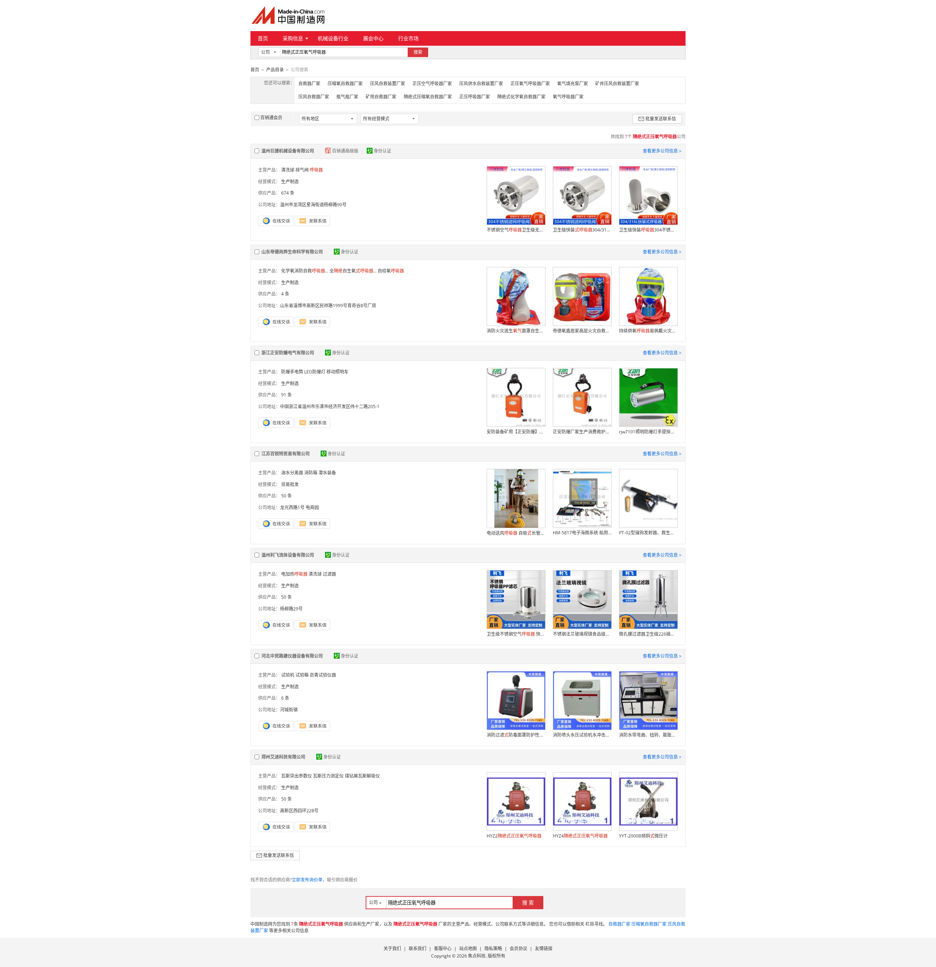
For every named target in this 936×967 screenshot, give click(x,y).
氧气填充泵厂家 (572, 83)
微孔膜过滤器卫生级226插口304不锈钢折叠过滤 (648, 634)
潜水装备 (327, 473)
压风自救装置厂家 (387, 83)
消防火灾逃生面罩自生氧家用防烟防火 (516, 331)
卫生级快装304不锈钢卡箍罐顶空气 (648, 230)
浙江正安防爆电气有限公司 (287, 353)
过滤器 (329, 574)
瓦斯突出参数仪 (296, 776)
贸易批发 (290, 484)
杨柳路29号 (291, 609)
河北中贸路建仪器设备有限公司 (292, 656)
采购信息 (293, 38)
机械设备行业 (333, 38)
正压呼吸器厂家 (474, 97)
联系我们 (417, 948)
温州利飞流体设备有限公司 (287, 555)
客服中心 (443, 948)
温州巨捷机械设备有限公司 (287, 151)
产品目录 (275, 70)
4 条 (285, 294)
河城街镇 (289, 710)
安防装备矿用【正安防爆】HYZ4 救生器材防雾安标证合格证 (516, 432)
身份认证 (382, 151)
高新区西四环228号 (299, 811)
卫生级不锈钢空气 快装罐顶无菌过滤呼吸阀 (516, 634)
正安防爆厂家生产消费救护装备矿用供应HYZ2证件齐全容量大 (582, 432)
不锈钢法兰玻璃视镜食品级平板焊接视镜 (582, 634)
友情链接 (543, 948)
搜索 (418, 52)
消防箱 (310, 473)
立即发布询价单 (307, 880)
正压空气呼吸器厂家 (432, 83)
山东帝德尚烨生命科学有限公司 (292, 252)
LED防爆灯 (314, 372)
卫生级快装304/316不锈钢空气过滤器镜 (582, 230)
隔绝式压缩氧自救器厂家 (428, 97)
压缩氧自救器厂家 (345, 83)
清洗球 (287, 170)
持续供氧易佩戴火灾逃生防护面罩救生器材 (648, 331)
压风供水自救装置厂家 (481, 83)
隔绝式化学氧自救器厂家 (521, 97)
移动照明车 (337, 372)
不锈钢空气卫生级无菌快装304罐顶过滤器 (516, 230)
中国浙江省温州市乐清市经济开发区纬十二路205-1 (330, 406)
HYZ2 (514, 836)
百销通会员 (271, 117)
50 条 (286, 496)
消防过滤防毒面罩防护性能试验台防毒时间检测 (516, 735)
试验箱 (302, 675)
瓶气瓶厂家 (347, 97)
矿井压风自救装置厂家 (617, 83)
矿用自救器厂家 (381, 97)
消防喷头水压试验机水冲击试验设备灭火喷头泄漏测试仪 (582, 735)
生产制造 (290, 181)
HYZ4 (580, 836)
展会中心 (373, 38)
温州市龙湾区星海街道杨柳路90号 (313, 205)
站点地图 (468, 948)
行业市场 (408, 38)
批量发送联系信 (660, 119)
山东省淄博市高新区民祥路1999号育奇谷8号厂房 (328, 305)
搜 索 (528, 902)
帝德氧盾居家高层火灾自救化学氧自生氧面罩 (582, 331)
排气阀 (302, 170)
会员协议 (518, 948)
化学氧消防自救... (304, 271)
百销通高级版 (345, 151)
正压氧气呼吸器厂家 (530, 83)
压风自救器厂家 (313, 97)
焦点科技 (477, 956)
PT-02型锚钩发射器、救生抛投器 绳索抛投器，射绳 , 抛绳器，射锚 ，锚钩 (648, 533)
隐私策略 (493, 948)
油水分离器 (292, 473)
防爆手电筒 (292, 372)
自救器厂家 (309, 83)
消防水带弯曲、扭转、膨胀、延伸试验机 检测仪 (648, 735)
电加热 (294, 574)
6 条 (285, 698)
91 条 (286, 395)
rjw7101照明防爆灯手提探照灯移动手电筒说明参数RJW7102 (648, 432)
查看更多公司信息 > (662, 151)
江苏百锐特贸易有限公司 (285, 454)
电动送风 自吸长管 (516, 533)
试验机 (287, 675)
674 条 (287, 193)
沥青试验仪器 (323, 675)
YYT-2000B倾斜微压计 (643, 836)
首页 (263, 38)
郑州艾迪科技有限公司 (283, 757)
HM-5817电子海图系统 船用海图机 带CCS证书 (582, 533)
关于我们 (392, 948)
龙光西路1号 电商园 (299, 507)
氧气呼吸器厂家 (568, 97)
